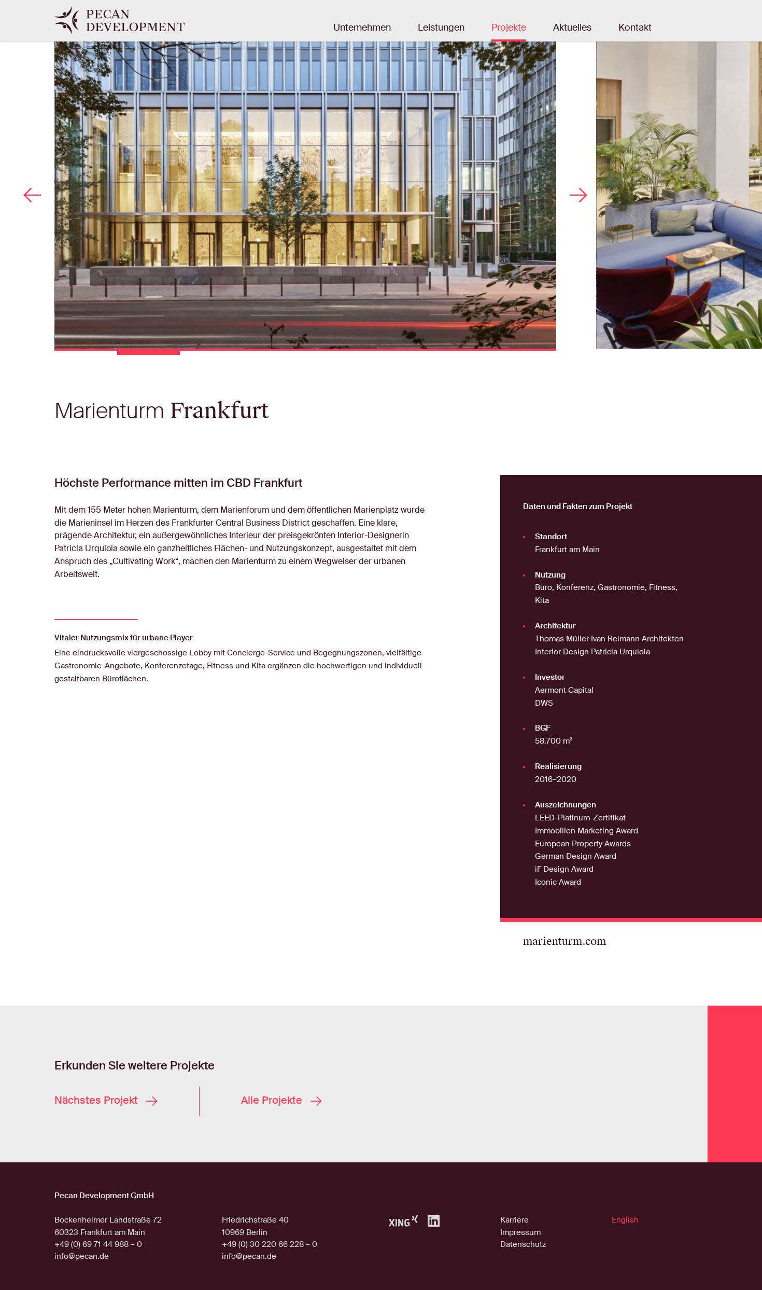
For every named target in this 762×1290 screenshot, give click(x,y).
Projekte (508, 28)
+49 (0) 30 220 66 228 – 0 (269, 1244)
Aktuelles (572, 28)
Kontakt (635, 28)
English (625, 1220)
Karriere (514, 1220)
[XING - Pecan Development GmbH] (403, 1220)
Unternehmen (362, 28)
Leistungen (441, 28)
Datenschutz (523, 1244)
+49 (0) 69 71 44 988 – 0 (98, 1244)
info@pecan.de (81, 1256)
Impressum (520, 1232)
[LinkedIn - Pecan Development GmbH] (434, 1220)
